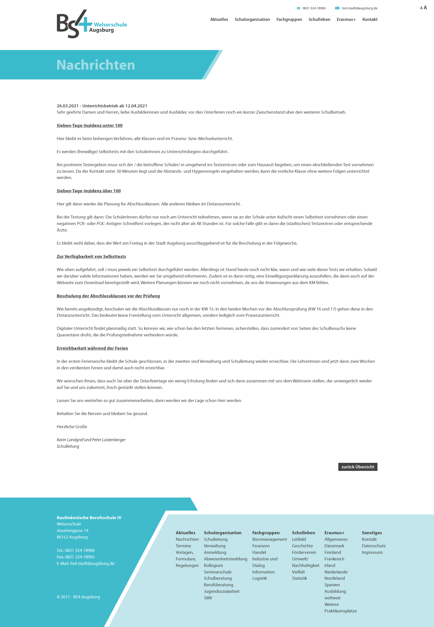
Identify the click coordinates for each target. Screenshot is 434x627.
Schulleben (319, 19)
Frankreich (334, 559)
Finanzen (261, 546)
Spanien (332, 585)
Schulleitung (216, 539)
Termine (183, 546)
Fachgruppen (289, 19)
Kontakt (369, 19)
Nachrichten (187, 539)
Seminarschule (218, 572)
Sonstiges (372, 532)
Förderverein (304, 552)
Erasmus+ (346, 19)
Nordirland (334, 578)
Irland (329, 565)
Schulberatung (218, 578)
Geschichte (302, 546)
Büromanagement (269, 539)
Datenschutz (374, 546)
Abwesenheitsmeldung (225, 559)
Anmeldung (215, 552)
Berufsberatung (218, 585)
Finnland (332, 552)
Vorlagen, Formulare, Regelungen (187, 559)
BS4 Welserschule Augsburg (92, 24)
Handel (259, 552)
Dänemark (334, 546)
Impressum (372, 552)
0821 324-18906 (314, 8)
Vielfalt (298, 572)
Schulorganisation (252, 19)
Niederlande (336, 572)
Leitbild (299, 539)
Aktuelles (219, 19)
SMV (208, 598)
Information (263, 572)
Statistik (299, 578)
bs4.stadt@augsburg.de (359, 8)
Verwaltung (215, 546)
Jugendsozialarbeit (222, 591)
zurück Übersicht (358, 467)
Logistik (259, 578)
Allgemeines (336, 539)
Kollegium (213, 565)
